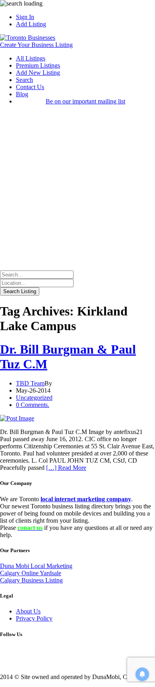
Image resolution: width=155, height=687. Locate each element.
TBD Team (30, 383)
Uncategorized (34, 397)
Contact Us (30, 87)
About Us (28, 611)
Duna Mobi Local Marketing (36, 565)
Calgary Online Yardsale (30, 573)
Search (24, 79)
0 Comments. (32, 404)
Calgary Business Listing (31, 580)
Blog (22, 94)
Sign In (25, 17)
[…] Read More (66, 467)
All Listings (30, 58)
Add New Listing (38, 72)
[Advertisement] (77, 189)
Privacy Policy (34, 618)
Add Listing (31, 24)
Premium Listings (38, 65)
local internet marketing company (86, 499)
